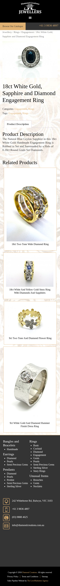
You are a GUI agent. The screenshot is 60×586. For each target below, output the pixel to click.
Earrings (8, 454)
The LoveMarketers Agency (37, 581)
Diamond (11, 458)
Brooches (38, 480)
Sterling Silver (14, 486)
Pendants (9, 469)
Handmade (12, 449)
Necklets (37, 486)
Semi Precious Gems (17, 464)
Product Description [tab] (18, 124)
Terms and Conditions (30, 576)
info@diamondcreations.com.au (28, 525)
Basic (36, 445)
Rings (17, 32)
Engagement (27, 32)
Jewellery (7, 32)
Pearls (10, 461)
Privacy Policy (12, 576)
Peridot (10, 480)
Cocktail (37, 448)
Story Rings (39, 471)
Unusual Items (38, 476)
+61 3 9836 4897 (48, 25)
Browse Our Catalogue (13, 26)
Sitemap (45, 576)
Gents (36, 458)
